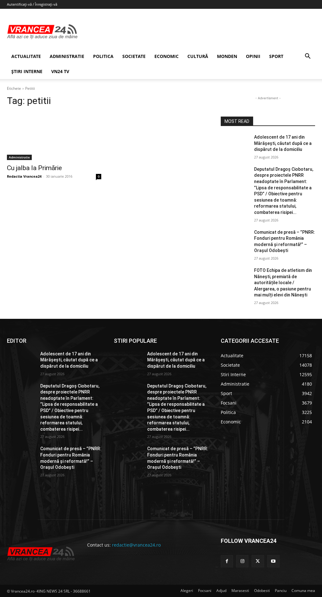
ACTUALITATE (26, 56)
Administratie (19, 157)
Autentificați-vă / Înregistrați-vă (32, 4)
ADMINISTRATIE (67, 56)
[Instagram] (242, 561)
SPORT (276, 56)
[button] (307, 57)
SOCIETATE (134, 56)
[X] (258, 561)
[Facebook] (227, 561)
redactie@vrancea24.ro (136, 545)
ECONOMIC (166, 56)
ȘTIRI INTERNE (26, 71)
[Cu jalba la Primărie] (54, 136)
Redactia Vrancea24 (24, 176)
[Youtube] (273, 561)
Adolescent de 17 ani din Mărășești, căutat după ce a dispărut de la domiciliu (283, 143)
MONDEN (227, 56)
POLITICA (103, 56)
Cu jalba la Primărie (34, 168)
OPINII (253, 56)
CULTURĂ (197, 56)
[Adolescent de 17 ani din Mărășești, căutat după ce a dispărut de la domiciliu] (235, 144)
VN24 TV (60, 71)
